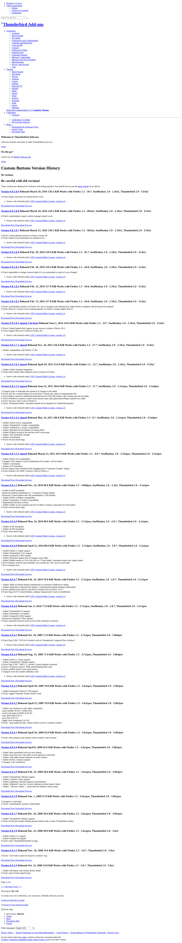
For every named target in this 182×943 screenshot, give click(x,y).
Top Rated (16, 38)
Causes (15, 81)
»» (20, 886)
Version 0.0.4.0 (9, 747)
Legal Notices (62, 933)
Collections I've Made (21, 120)
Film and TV (17, 86)
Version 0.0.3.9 (9, 771)
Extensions (11, 31)
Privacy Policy (7, 933)
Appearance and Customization (25, 40)
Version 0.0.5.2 (9, 485)
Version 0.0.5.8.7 (10, 230)
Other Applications (14, 6)
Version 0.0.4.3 (9, 686)
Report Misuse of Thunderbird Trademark (88, 933)
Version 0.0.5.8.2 (10, 301)
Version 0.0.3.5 (9, 850)
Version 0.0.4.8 (9, 545)
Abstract (15, 79)
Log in (19, 3)
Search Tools (17, 129)
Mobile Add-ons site (22, 157)
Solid (14, 103)
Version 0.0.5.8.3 (10, 286)
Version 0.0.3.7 (9, 813)
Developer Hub (18, 132)
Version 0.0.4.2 (9, 703)
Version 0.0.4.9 (9, 521)
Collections (11, 112)
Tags (14, 67)
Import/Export (18, 52)
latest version (83, 186)
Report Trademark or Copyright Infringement (35, 933)
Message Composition (21, 57)
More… (9, 124)
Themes (9, 69)
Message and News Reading (24, 60)
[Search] (27, 18)
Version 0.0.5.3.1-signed (14, 453)
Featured (15, 33)
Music (14, 91)
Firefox (15, 8)
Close (3, 146)
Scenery (15, 98)
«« (2, 886)
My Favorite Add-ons (21, 122)
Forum (9, 923)
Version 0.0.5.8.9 (10, 191)
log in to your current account (15, 905)
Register (9, 3)
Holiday (15, 88)
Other (14, 96)
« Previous (8, 886)
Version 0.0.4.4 (9, 654)
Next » (16, 886)
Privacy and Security (20, 64)
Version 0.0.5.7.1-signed (14, 345)
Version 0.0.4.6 (9, 606)
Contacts (15, 48)
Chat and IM (17, 45)
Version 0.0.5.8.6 (10, 252)
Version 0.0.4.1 (9, 732)
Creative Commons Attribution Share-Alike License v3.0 (25, 939)
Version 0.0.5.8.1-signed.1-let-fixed (19, 323)
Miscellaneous (18, 62)
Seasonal (15, 100)
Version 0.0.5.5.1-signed (14, 386)
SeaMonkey (17, 13)
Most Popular (17, 36)
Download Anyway (23, 206)
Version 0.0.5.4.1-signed (14, 417)
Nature (14, 93)
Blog (8, 919)
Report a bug (113, 933)
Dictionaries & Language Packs (25, 127)
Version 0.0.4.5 (9, 635)
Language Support (19, 55)
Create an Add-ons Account (12, 900)
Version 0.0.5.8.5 (10, 267)
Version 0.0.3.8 (9, 796)
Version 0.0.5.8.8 (10, 211)
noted (24, 937)
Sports (14, 105)
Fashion (15, 84)
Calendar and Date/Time (22, 43)
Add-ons (35, 24)
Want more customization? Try (27, 110)
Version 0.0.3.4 (9, 865)
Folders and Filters (19, 50)
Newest (15, 76)
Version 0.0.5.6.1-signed (14, 364)
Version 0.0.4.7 (9, 579)
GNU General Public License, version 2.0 (47, 201)
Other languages (8, 928)
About (9, 916)
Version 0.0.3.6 (9, 830)
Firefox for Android (20, 10)
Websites (15, 108)
